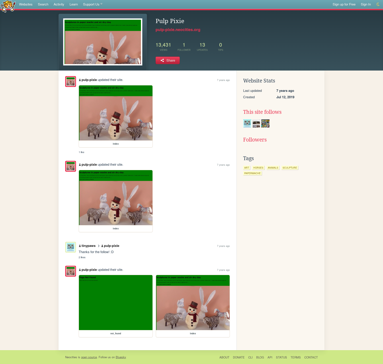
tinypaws (89, 245)
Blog (260, 357)
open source (89, 357)
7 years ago (223, 80)
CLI (250, 357)
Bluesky (121, 357)
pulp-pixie (89, 79)
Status (281, 357)
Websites (26, 4)
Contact (311, 357)
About (224, 357)
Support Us (91, 4)
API (270, 357)
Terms (296, 357)
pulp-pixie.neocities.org (178, 29)
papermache (252, 173)
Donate (239, 357)
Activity (59, 4)
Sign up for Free (344, 4)
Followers (255, 140)
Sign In (366, 4)
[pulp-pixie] (70, 81)
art (246, 167)
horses (258, 167)
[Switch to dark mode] (378, 4)
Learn (74, 4)
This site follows (262, 112)
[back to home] (8, 6)
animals (273, 167)
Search (43, 4)
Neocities (71, 357)
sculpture (290, 167)
